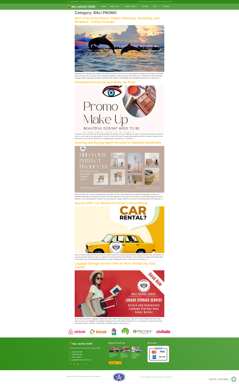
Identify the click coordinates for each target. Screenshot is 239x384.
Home (103, 6)
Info (154, 6)
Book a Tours (130, 6)
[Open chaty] (233, 379)
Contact (166, 6)
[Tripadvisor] (85, 364)
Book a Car (114, 6)
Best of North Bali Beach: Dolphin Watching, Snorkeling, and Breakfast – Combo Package (117, 20)
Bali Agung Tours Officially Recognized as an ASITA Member (136, 356)
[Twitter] (78, 364)
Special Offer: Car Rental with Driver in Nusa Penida (111, 203)
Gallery (145, 6)
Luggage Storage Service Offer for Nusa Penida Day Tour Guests (115, 265)
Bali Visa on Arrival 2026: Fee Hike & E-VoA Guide (114, 355)
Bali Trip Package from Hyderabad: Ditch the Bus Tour (124, 356)
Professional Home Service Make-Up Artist (105, 82)
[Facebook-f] (70, 364)
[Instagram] (74, 364)
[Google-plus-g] (81, 364)
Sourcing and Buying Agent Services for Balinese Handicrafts (118, 142)
